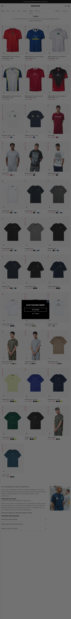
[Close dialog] (48, 301)
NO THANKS (35, 313)
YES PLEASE (35, 309)
